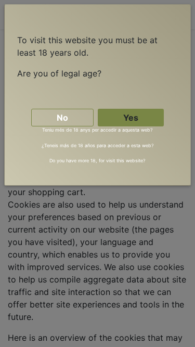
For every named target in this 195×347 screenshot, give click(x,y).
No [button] (62, 117)
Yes (130, 117)
